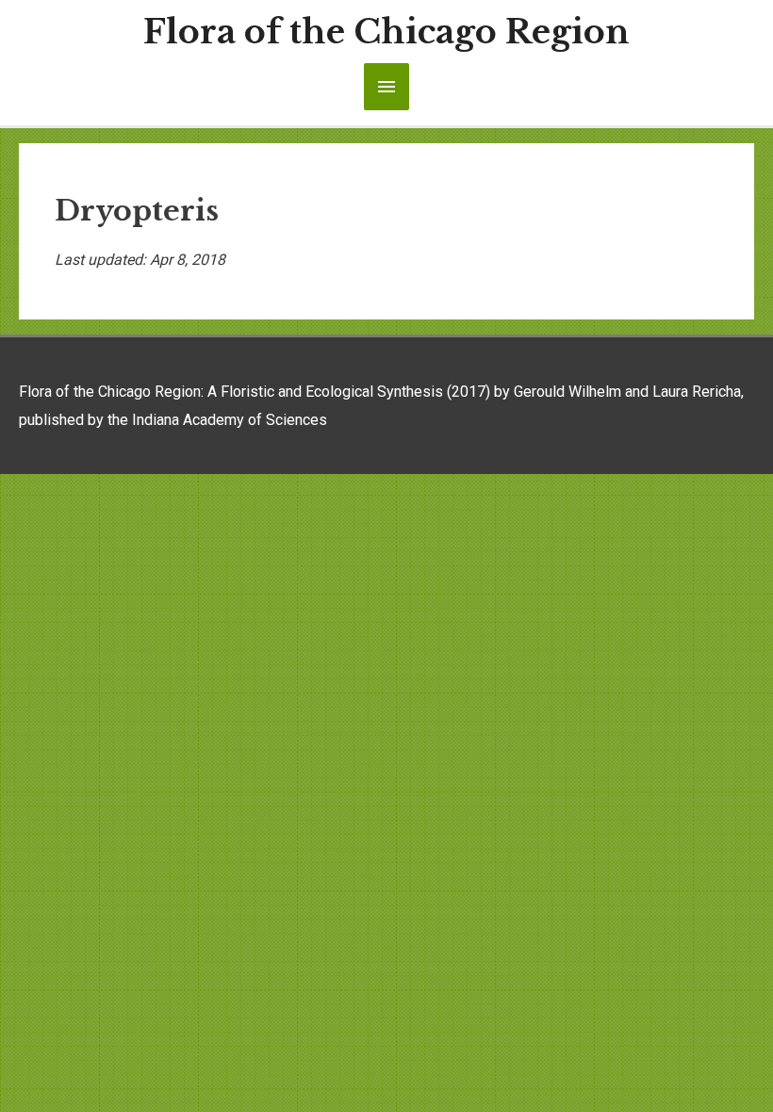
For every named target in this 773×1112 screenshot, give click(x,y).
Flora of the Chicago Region (386, 31)
